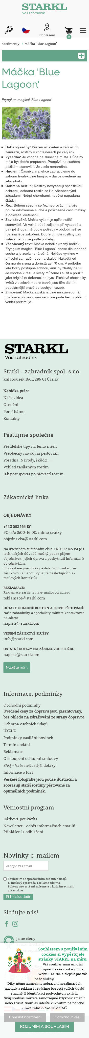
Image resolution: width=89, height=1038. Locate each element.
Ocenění (10, 404)
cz (26, 30)
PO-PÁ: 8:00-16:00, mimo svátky (32, 532)
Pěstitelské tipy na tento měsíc (30, 446)
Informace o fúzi (18, 772)
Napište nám (16, 667)
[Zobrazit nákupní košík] (68, 31)
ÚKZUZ (9, 730)
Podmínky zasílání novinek (28, 737)
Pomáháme (13, 411)
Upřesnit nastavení (25, 1017)
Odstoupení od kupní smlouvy (30, 758)
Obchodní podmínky (44, 710)
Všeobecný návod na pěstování (31, 453)
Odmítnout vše (67, 1017)
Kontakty (11, 418)
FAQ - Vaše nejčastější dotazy (29, 765)
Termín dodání (16, 744)
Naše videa (13, 397)
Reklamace (13, 751)
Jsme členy (25, 938)
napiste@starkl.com (21, 623)
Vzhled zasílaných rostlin (26, 466)
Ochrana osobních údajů (25, 723)
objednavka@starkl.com (25, 538)
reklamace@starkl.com (24, 597)
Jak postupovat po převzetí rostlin (33, 473)
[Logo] (44, 9)
